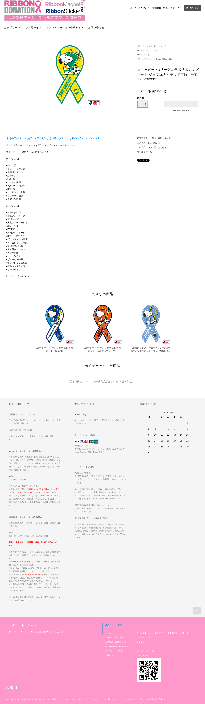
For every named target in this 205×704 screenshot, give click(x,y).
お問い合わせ (96, 27)
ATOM (146, 655)
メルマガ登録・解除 (145, 651)
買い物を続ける (144, 152)
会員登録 (156, 7)
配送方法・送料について (116, 642)
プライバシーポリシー (115, 651)
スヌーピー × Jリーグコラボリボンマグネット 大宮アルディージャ (102, 349)
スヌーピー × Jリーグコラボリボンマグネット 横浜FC (54, 349)
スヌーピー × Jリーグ (157, 46)
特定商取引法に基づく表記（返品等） (155, 138)
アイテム (194, 8)
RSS (139, 655)
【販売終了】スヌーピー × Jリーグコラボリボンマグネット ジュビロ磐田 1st (150, 349)
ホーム (108, 633)
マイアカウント (141, 7)
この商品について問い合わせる (151, 147)
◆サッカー (141, 46)
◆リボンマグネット (145, 59)
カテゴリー (11, 27)
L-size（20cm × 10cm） (165, 59)
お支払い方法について (115, 637)
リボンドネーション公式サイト (65, 27)
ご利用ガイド (33, 27)
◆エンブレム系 (143, 55)
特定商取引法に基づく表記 (117, 646)
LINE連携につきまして (178, 633)
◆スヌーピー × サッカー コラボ (150, 50)
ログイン (170, 7)
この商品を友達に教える (148, 143)
